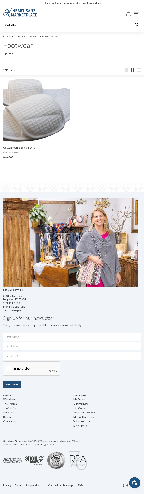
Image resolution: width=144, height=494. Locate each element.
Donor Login (80, 425)
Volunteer (8, 412)
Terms (18, 485)
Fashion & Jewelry (27, 36)
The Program (10, 403)
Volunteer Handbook (85, 412)
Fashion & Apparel (49, 36)
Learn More (94, 2)
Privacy (7, 485)
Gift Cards (79, 408)
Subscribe (12, 384)
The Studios (9, 408)
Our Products (81, 403)
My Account (80, 399)
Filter (13, 70)
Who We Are (10, 399)
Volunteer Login (82, 421)
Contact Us (9, 421)
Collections (9, 36)
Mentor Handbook (84, 416)
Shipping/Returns (35, 485)
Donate (7, 416)
